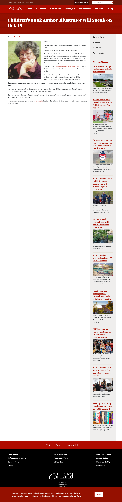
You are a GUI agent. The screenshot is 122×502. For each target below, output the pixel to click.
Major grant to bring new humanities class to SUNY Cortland (102, 406)
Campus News (98, 37)
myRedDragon (12, 2)
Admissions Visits (61, 458)
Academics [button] (41, 8)
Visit (48, 445)
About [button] (29, 8)
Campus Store (13, 462)
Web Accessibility (103, 462)
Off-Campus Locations (17, 458)
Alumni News (98, 48)
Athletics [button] (99, 8)
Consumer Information (105, 454)
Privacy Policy (76, 496)
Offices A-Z (21, 2)
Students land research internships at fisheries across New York (102, 223)
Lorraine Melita (38, 101)
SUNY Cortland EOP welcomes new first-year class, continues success (102, 371)
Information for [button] (80, 2)
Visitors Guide (29, 2)
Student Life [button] (85, 8)
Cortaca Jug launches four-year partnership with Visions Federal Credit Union (102, 144)
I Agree (99, 494)
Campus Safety (102, 458)
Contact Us (100, 466)
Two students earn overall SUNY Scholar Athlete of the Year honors (102, 103)
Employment (13, 454)
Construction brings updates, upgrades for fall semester (103, 69)
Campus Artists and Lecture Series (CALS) (67, 66)
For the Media (98, 53)
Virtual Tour (58, 462)
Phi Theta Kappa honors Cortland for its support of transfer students (102, 333)
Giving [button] (110, 8)
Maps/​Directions (60, 454)
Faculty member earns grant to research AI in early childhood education (102, 295)
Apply (58, 445)
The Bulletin (97, 42)
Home (9, 37)
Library (10, 466)
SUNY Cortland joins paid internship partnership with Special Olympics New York (102, 184)
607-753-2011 (62, 486)
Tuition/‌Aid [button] (70, 8)
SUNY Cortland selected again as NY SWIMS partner (102, 258)
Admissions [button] (55, 8)
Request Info (73, 445)
